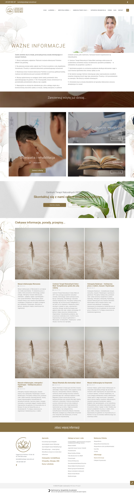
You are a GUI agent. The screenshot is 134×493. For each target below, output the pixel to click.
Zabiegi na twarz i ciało (80, 10)
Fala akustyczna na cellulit (75, 455)
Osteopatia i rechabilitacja (51, 458)
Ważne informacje (99, 458)
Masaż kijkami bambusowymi (76, 466)
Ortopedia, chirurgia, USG (50, 461)
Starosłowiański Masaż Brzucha (77, 463)
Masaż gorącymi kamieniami (76, 468)
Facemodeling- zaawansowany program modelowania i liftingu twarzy (79, 442)
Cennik (110, 10)
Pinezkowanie (72, 450)
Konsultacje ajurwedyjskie (49, 441)
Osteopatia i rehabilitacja (98, 10)
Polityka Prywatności (100, 460)
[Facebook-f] (16, 465)
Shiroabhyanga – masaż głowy (51, 449)
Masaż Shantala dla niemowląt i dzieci (67, 383)
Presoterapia (71, 458)
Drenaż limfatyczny (73, 461)
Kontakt (120, 10)
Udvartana (45, 454)
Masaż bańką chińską (74, 453)
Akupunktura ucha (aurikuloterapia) (104, 446)
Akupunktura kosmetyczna (101, 444)
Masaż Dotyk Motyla (73, 473)
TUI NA (96, 451)
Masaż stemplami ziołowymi (76, 471)
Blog (115, 10)
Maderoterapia (72, 476)
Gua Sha (96, 449)
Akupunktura (97, 441)
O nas (44, 10)
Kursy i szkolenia (48, 464)
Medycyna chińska (63, 10)
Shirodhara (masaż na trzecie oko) (51, 452)
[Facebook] (127, 2)
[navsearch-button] (127, 10)
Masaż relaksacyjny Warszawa (29, 284)
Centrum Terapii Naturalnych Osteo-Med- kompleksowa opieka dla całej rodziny (66, 286)
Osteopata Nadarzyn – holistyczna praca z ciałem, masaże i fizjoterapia (100, 285)
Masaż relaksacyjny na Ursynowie (99, 383)
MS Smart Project (75, 486)
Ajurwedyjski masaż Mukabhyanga (52, 447)
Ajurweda (51, 10)
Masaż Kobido (72, 445)
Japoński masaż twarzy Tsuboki (77, 448)
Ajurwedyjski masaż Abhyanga (50, 444)
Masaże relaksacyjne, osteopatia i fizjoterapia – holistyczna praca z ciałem (30, 385)
